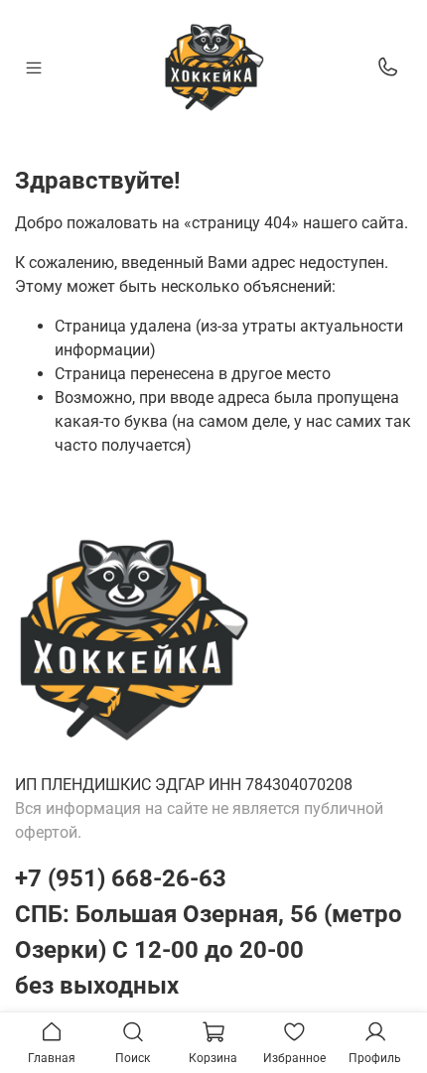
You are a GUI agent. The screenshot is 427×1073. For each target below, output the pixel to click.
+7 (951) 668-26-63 (120, 878)
